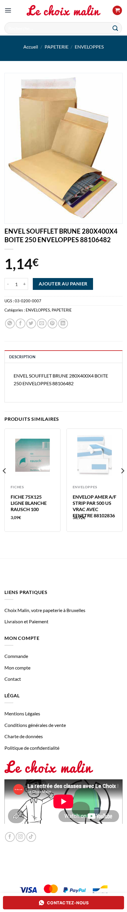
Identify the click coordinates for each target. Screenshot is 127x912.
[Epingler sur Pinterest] (52, 323)
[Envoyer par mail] (42, 323)
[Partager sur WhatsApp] (10, 323)
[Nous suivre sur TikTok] (31, 837)
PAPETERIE (57, 46)
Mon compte (17, 667)
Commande (16, 656)
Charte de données (23, 736)
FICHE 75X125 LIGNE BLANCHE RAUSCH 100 (29, 503)
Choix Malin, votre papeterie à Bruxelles (44, 610)
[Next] (122, 482)
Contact (12, 679)
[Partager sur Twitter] (31, 323)
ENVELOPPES (89, 46)
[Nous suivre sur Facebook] (10, 837)
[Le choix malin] (63, 10)
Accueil (30, 46)
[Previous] (4, 482)
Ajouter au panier (63, 283)
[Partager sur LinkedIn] (63, 323)
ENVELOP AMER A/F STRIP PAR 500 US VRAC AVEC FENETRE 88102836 (94, 506)
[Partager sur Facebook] (20, 323)
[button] (8, 10)
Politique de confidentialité (31, 748)
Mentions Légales (22, 713)
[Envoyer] (115, 28)
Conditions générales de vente (35, 725)
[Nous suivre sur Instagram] (20, 837)
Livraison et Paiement (26, 621)
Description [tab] (22, 356)
